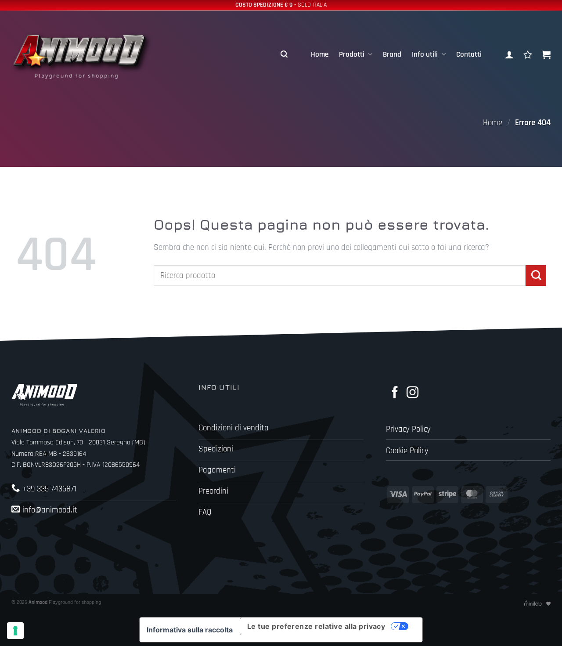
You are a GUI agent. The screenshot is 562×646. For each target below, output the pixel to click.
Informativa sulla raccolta (190, 629)
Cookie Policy (407, 450)
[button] (284, 54)
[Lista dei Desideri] (527, 54)
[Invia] (536, 275)
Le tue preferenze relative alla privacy (316, 626)
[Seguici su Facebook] (395, 393)
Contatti (469, 54)
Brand (392, 54)
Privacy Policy (408, 429)
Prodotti (351, 54)
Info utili (425, 54)
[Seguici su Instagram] (412, 393)
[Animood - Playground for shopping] (90, 54)
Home (319, 54)
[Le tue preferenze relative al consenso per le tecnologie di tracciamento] (15, 630)
